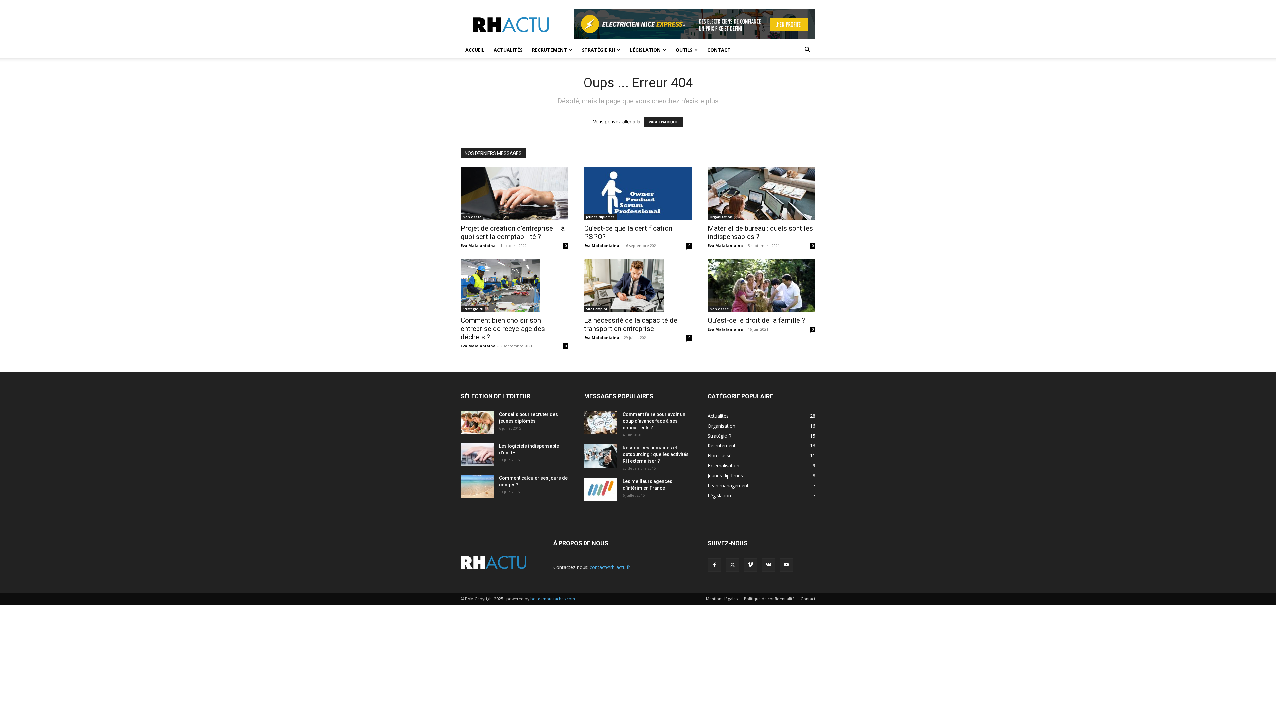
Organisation (721, 217)
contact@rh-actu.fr (610, 567)
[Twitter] (732, 565)
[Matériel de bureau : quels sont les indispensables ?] (761, 193)
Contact (719, 50)
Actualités (508, 50)
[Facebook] (714, 565)
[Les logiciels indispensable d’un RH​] (477, 454)
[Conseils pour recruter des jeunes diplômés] (477, 422)
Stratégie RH (598, 50)
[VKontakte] (768, 565)
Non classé (472, 217)
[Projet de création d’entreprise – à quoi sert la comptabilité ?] (514, 193)
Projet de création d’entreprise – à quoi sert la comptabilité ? (513, 232)
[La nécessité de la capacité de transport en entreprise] (638, 285)
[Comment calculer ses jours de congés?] (477, 486)
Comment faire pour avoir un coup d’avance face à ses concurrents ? (654, 421)
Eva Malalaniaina (478, 245)
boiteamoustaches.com (552, 599)
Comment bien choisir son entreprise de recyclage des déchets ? (503, 328)
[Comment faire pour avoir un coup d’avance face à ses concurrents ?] (600, 422)
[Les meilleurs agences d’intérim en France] (600, 489)
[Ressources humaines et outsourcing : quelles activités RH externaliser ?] (600, 456)
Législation (645, 50)
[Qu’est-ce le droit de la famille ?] (761, 285)
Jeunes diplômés (600, 217)
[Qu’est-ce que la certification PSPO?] (638, 193)
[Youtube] (786, 565)
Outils (684, 50)
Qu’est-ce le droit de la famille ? (756, 320)
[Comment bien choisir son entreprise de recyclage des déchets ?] (514, 285)
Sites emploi (596, 309)
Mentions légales (722, 599)
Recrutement (549, 50)
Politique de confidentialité (769, 599)
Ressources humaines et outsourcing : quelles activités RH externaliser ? (656, 454)
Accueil (474, 50)
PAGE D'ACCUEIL (663, 122)
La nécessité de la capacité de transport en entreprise (630, 324)
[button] (807, 50)
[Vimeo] (750, 565)
